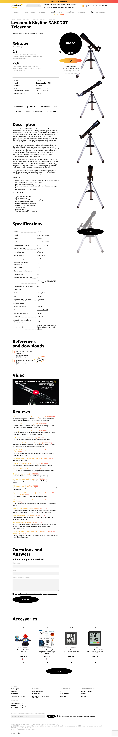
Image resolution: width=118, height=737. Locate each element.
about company (65, 689)
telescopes (17, 12)
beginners (40, 317)
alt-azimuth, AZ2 (42, 310)
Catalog (18, 19)
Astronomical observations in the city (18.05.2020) (30, 479)
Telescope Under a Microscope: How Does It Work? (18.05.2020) (35, 459)
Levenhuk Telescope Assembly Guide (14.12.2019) (30, 424)
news (58, 4)
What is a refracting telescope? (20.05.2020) (29, 516)
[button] (94, 6)
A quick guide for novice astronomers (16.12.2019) (30, 431)
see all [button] (90, 231)
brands (73, 4)
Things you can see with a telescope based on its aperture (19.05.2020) (33, 501)
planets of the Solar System (46, 326)
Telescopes (25, 19)
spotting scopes (56, 12)
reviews (18, 111)
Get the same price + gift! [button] (71, 68)
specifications (32, 107)
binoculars (42, 12)
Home (13, 19)
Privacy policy (16, 733)
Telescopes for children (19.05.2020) (26, 486)
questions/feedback (34, 111)
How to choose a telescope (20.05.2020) (27, 523)
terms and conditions (50, 7)
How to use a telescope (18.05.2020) (26, 474)
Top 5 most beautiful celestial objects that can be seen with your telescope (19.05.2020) (35, 494)
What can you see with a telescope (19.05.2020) (30, 509)
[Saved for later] (97, 6)
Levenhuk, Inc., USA (43, 83)
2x (37, 289)
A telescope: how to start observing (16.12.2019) (29, 438)
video (55, 107)
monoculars (82, 12)
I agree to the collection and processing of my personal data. (36, 594)
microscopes (30, 12)
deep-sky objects (43, 325)
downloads (45, 107)
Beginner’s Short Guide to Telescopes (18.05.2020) (30, 469)
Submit (51, 716)
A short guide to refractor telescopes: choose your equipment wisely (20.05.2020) (34, 532)
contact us (84, 696)
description (18, 107)
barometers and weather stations (40, 697)
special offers (69, 7)
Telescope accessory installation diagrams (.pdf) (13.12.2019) (34, 417)
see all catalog (59, 15)
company (53, 4)
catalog (46, 4)
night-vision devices (98, 12)
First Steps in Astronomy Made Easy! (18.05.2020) (30, 464)
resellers (61, 7)
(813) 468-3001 (17, 703)
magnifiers (70, 12)
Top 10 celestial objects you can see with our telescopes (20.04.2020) (32, 451)
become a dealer (86, 691)
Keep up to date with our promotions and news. (28, 713)
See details (64, 1)
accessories (51, 111)
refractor (40, 252)
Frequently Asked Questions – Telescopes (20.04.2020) (32, 443)
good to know (65, 4)
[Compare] (100, 6)
